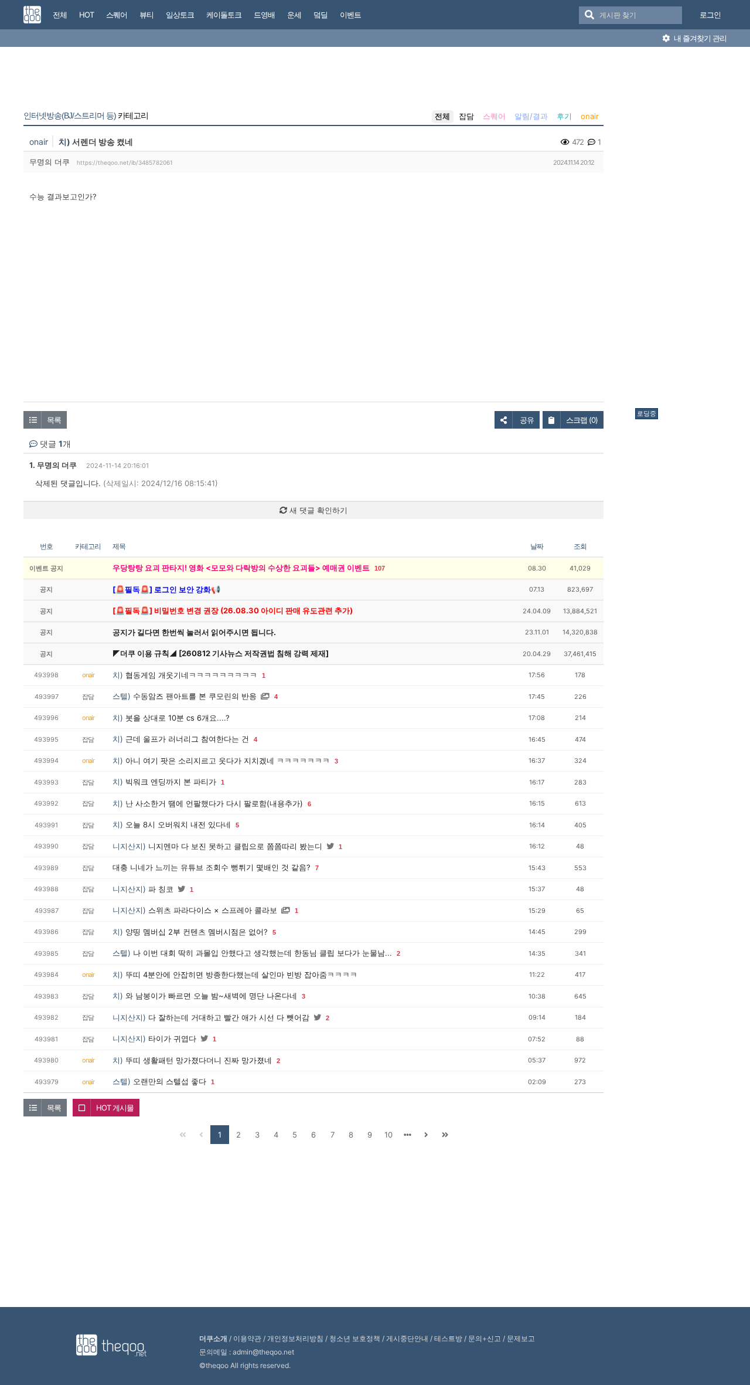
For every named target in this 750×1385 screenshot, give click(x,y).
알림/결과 (531, 116)
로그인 (710, 14)
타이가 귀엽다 (172, 1038)
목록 (54, 420)
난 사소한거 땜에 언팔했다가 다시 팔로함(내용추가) (214, 803)
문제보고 (521, 1338)
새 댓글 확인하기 (317, 510)
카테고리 (85, 115)
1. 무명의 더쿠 (53, 465)
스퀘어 (494, 116)
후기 (564, 116)
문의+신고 (484, 1338)
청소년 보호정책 (354, 1338)
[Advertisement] (682, 230)
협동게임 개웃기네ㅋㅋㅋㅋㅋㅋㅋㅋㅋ (191, 675)
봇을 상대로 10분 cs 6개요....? (177, 717)
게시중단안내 (407, 1338)
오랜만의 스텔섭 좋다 (169, 1081)
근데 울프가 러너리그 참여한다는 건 (187, 739)
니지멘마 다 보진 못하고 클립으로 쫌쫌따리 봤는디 (235, 846)
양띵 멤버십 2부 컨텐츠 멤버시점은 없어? (196, 931)
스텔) (121, 696)
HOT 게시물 (115, 1107)
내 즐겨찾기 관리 (699, 38)
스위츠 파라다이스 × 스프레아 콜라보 (212, 910)
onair (590, 116)
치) (64, 142)
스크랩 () (582, 420)
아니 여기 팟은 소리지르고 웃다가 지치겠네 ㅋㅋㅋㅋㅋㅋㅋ (227, 760)
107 (379, 568)
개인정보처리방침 (295, 1338)
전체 (442, 116)
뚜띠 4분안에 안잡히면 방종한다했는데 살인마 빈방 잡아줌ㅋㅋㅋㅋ (241, 974)
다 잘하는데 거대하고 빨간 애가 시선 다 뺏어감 (228, 1017)
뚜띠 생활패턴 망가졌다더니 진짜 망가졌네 (198, 1060)
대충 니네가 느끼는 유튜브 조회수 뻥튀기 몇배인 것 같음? (211, 867)
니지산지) (129, 846)
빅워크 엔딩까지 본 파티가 (170, 781)
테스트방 (448, 1338)
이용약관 (247, 1338)
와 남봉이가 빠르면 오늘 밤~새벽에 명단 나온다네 (211, 995)
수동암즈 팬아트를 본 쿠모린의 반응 (195, 696)
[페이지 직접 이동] (407, 1134)
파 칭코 (160, 889)
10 (388, 1134)
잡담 (466, 116)
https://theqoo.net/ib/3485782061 (125, 162)
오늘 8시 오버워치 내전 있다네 (178, 824)
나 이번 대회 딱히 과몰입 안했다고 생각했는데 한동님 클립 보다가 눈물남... (262, 953)
